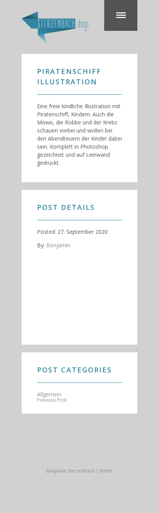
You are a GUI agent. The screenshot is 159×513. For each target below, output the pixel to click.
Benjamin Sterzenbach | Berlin (79, 471)
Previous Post (52, 400)
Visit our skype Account (79, 451)
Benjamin (58, 245)
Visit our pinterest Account (110, 451)
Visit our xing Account (95, 451)
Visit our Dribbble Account (64, 451)
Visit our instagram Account (125, 451)
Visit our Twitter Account (33, 451)
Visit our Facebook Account (48, 451)
